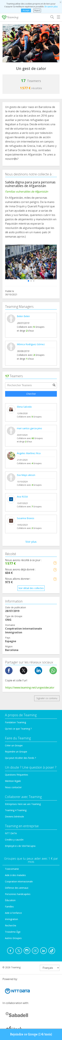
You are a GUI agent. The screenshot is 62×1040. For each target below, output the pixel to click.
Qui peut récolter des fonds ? (20, 757)
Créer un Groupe (14, 745)
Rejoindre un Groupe (16, 751)
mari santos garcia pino (29, 428)
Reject (37, 10)
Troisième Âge (13, 931)
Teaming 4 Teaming (15, 810)
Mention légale (13, 781)
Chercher (31, 393)
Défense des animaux (16, 887)
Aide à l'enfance (13, 912)
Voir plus (31, 542)
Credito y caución (14, 839)
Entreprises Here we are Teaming (23, 804)
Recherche (10, 925)
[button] (28, 281)
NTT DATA (11, 833)
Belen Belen (23, 316)
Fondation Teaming (15, 722)
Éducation (10, 900)
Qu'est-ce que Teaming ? (18, 728)
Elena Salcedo (24, 406)
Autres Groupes (13, 938)
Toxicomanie (12, 868)
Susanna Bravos (25, 518)
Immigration (11, 919)
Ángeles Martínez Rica (29, 453)
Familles (9, 906)
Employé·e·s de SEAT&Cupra (20, 845)
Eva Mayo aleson (26, 475)
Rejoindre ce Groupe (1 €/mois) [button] (31, 1034)
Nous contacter (13, 787)
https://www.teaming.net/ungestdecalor (29, 687)
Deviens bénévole (14, 816)
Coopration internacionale (19, 881)
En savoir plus (51, 6)
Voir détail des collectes (31, 588)
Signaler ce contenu (46, 698)
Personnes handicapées (17, 894)
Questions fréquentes (16, 774)
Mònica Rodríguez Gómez (31, 344)
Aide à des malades (15, 875)
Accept (26, 10)
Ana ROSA (22, 496)
